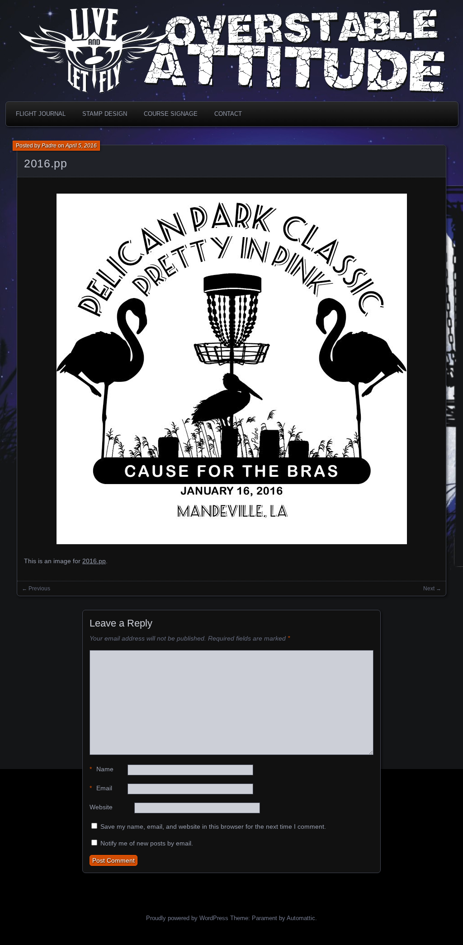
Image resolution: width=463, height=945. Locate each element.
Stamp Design (104, 113)
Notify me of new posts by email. (146, 843)
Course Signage (171, 113)
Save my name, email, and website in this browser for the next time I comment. (213, 826)
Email (101, 788)
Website (101, 807)
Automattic (301, 918)
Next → (432, 588)
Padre (49, 145)
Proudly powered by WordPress (187, 918)
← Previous (36, 588)
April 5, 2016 (81, 145)
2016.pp (45, 163)
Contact (228, 113)
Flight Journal (41, 113)
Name (101, 769)
